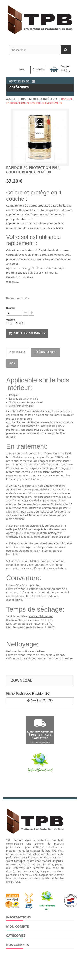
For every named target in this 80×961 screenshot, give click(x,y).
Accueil (11, 99)
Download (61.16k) (41, 700)
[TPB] (40, 17)
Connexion (39, 69)
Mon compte (17, 927)
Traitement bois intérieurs (39, 99)
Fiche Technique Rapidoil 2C (28, 693)
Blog (22, 69)
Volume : (11, 319)
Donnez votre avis (17, 298)
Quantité (10, 308)
